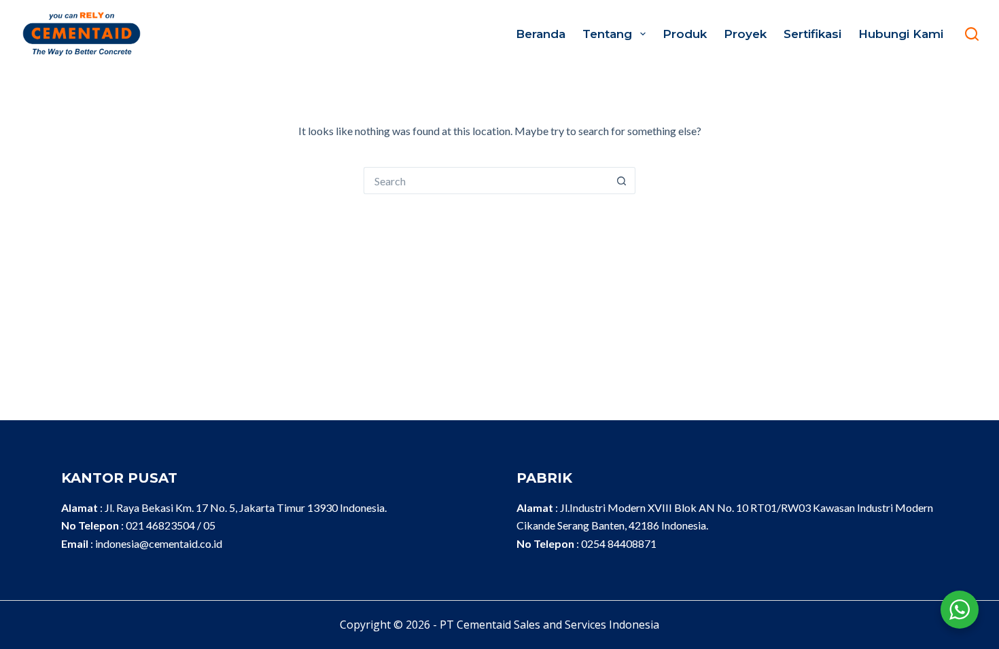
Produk (685, 34)
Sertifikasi (812, 34)
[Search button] (621, 180)
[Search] (972, 34)
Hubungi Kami (900, 34)
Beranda (540, 34)
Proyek (745, 34)
